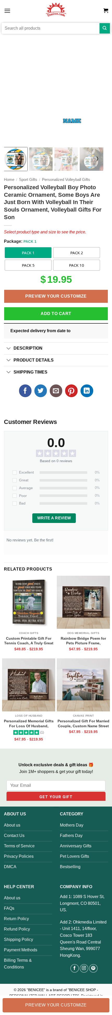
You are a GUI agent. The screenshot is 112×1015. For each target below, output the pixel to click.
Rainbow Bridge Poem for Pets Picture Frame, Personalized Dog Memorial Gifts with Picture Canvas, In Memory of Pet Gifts (83, 640)
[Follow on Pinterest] (93, 968)
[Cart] (105, 10)
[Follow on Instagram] (84, 968)
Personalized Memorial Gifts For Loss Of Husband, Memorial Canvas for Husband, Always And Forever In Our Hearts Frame (29, 723)
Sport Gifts (28, 179)
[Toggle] (8, 349)
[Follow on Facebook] (74, 968)
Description (28, 348)
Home (9, 179)
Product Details (34, 360)
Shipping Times (30, 372)
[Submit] (104, 28)
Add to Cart (56, 313)
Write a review (54, 518)
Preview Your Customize (56, 296)
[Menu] (7, 10)
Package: (20, 241)
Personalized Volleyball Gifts (66, 179)
